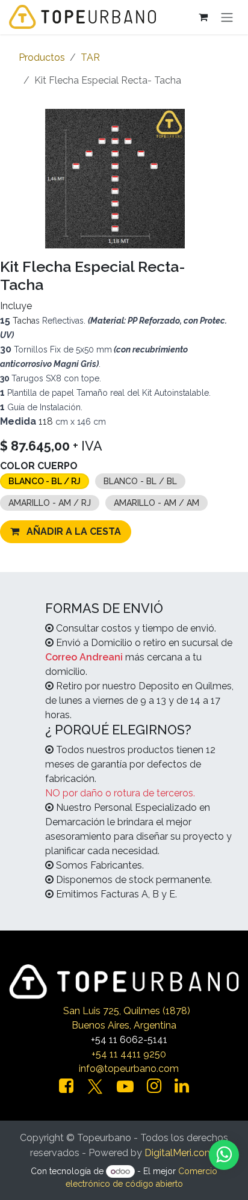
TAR (90, 57)
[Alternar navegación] (227, 17)
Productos (42, 57)
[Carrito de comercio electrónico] (203, 17)
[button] (65, 531)
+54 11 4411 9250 (128, 1054)
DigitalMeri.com (179, 1152)
